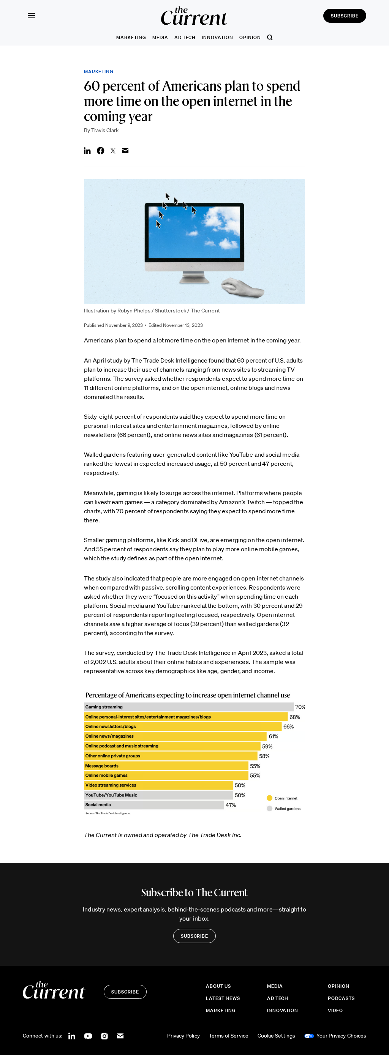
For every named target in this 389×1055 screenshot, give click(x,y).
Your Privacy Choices (341, 1035)
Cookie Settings (276, 1035)
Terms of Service (228, 1035)
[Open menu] (31, 15)
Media (160, 37)
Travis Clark (105, 130)
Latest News (223, 998)
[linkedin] (71, 1036)
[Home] (194, 15)
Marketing (131, 37)
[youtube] (88, 1036)
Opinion (250, 37)
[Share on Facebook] (100, 151)
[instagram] (104, 1036)
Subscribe (345, 16)
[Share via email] (125, 150)
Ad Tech (185, 37)
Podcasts (341, 998)
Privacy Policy (183, 1035)
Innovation (217, 37)
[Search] (270, 37)
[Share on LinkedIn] (87, 150)
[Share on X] (113, 150)
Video (335, 1010)
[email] (120, 1036)
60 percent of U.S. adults (270, 360)
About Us (218, 986)
